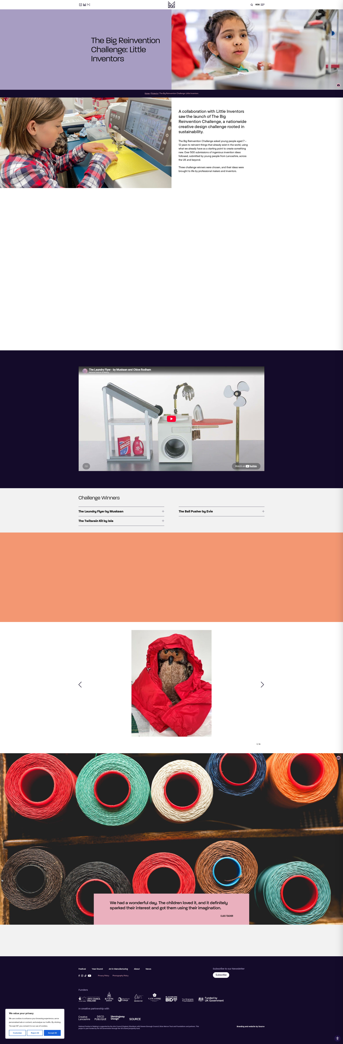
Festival (82, 969)
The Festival (85, 5)
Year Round (81, 5)
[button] (80, 685)
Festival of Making (171, 4)
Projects (154, 93)
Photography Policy (120, 975)
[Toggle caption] (338, 85)
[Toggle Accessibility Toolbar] (337, 1038)
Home (147, 93)
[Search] (251, 4)
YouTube (89, 976)
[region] (34, 1024)
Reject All (35, 1033)
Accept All (52, 1033)
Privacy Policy (103, 975)
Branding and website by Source (250, 1026)
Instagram (82, 976)
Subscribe (221, 975)
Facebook (79, 976)
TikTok (85, 976)
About (137, 969)
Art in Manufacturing (89, 5)
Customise (17, 1033)
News (148, 969)
